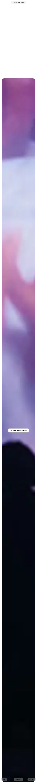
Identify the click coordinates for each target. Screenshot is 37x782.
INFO (4, 779)
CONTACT (31, 779)
